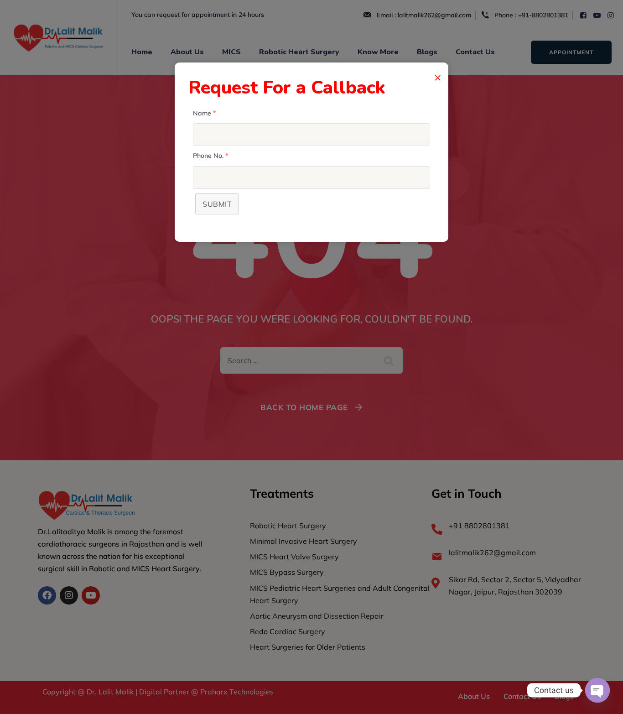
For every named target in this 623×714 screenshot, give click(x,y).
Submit (217, 203)
